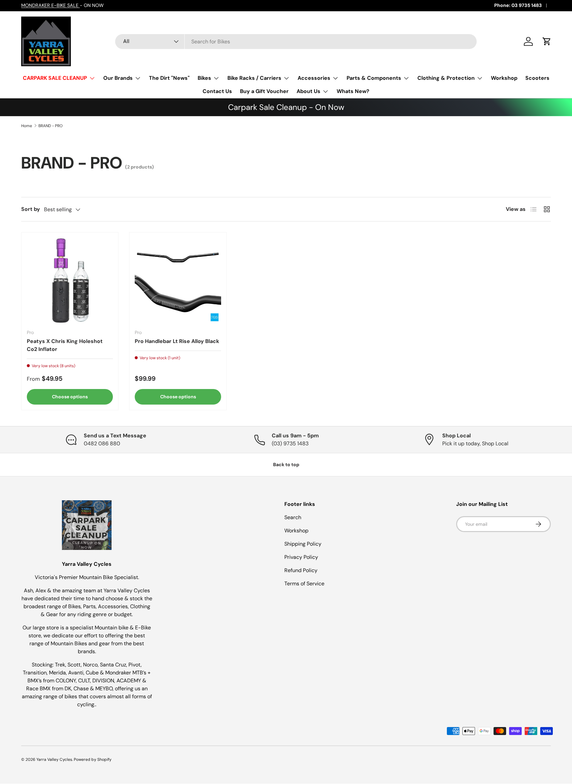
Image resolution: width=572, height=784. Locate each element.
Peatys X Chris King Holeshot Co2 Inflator (65, 345)
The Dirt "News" (169, 77)
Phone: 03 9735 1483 (518, 5)
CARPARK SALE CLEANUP (55, 77)
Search (292, 517)
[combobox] (296, 41)
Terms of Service (304, 583)
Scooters (537, 77)
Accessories (314, 77)
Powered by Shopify (93, 759)
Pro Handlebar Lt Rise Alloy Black (177, 341)
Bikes (204, 77)
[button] (547, 41)
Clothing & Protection (446, 77)
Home (26, 125)
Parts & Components (374, 77)
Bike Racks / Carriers (254, 77)
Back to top (286, 464)
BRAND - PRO (50, 125)
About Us (308, 91)
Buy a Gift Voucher (264, 91)
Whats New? (353, 91)
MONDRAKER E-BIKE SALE (50, 5)
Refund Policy (300, 570)
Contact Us (217, 91)
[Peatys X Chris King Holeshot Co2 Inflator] (70, 281)
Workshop (504, 77)
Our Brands (118, 77)
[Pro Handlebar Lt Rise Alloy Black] (178, 281)
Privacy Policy (301, 557)
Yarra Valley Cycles (54, 759)
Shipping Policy (302, 543)
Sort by (30, 209)
